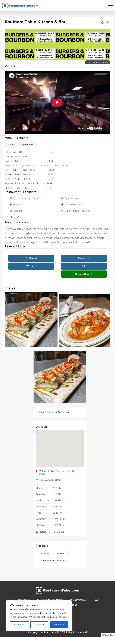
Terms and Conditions (49, 600)
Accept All (59, 624)
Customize (19, 624)
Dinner (11, 144)
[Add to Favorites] (108, 21)
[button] (60, 506)
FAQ (96, 600)
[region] (39, 615)
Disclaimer (22, 600)
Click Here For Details (97, 62)
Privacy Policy (78, 600)
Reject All (39, 624)
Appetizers (27, 144)
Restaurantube (48, 632)
